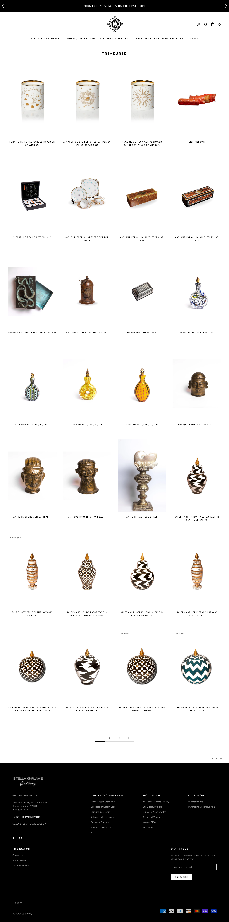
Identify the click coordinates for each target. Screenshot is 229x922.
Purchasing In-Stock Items (104, 801)
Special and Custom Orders (104, 806)
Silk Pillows (197, 142)
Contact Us (17, 855)
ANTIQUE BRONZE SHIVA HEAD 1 (32, 517)
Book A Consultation (101, 827)
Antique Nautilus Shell (141, 517)
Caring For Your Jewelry (154, 812)
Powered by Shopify (22, 913)
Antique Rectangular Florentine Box (32, 332)
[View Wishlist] (217, 24)
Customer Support (100, 822)
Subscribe (181, 877)
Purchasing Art (195, 801)
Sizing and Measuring (153, 817)
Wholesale (148, 827)
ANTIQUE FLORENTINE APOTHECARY (87, 332)
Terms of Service (20, 865)
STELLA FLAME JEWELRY (46, 38)
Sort (216, 758)
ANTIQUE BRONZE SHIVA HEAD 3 (87, 517)
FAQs (93, 832)
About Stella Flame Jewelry (156, 801)
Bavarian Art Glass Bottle (197, 332)
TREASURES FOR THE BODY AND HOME (159, 38)
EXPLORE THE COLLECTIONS (152, 6)
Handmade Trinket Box (142, 332)
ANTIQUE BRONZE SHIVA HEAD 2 (197, 425)
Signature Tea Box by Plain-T (32, 237)
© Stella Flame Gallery (26, 909)
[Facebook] (13, 837)
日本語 (15, 902)
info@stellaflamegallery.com (26, 816)
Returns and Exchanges (102, 817)
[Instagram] (20, 837)
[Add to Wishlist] (54, 66)
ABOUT (194, 38)
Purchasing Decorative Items (202, 806)
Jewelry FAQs (149, 822)
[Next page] (129, 738)
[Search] (206, 24)
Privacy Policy (19, 860)
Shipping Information (101, 812)
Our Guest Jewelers (152, 806)
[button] (3, 6)
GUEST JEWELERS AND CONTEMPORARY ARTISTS (97, 38)
